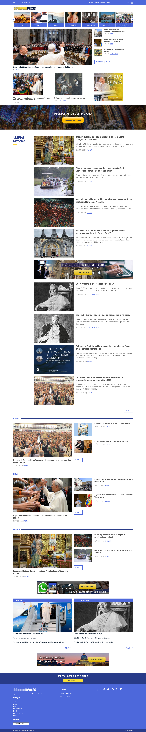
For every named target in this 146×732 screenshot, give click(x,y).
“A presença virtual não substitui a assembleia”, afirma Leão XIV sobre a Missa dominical (31, 98)
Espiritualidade (114, 53)
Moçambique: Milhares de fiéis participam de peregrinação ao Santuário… (109, 536)
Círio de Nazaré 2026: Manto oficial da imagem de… (112, 441)
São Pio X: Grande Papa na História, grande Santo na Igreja (103, 315)
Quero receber (73, 680)
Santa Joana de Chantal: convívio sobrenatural (69, 97)
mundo (108, 541)
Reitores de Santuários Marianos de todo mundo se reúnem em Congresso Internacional (103, 347)
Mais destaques (102, 61)
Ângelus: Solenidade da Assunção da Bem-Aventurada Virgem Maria (113, 41)
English (97, 2)
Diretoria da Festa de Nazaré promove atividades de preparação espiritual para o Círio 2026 (99, 378)
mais (77, 459)
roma (107, 486)
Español (91, 2)
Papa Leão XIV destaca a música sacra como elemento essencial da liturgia (43, 67)
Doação (15, 706)
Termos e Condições (127, 730)
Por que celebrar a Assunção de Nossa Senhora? (114, 50)
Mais (127, 410)
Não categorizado (18, 713)
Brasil (89, 393)
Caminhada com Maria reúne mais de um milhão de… (112, 423)
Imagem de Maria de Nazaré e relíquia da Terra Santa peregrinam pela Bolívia (100, 138)
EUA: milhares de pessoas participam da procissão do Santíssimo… (113, 551)
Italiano (102, 2)
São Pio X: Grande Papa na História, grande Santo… (92, 638)
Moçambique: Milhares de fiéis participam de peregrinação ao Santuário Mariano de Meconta (104, 200)
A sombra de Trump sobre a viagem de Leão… (29, 634)
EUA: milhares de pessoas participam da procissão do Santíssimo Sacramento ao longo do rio (100, 169)
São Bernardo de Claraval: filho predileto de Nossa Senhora (94, 642)
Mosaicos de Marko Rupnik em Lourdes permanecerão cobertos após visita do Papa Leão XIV (100, 231)
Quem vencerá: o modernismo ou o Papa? (95, 284)
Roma (17, 70)
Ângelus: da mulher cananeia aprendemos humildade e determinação (114, 31)
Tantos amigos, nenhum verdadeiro (25, 638)
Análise (19, 600)
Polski (108, 2)
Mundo (89, 150)
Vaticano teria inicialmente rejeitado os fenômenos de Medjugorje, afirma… (39, 642)
